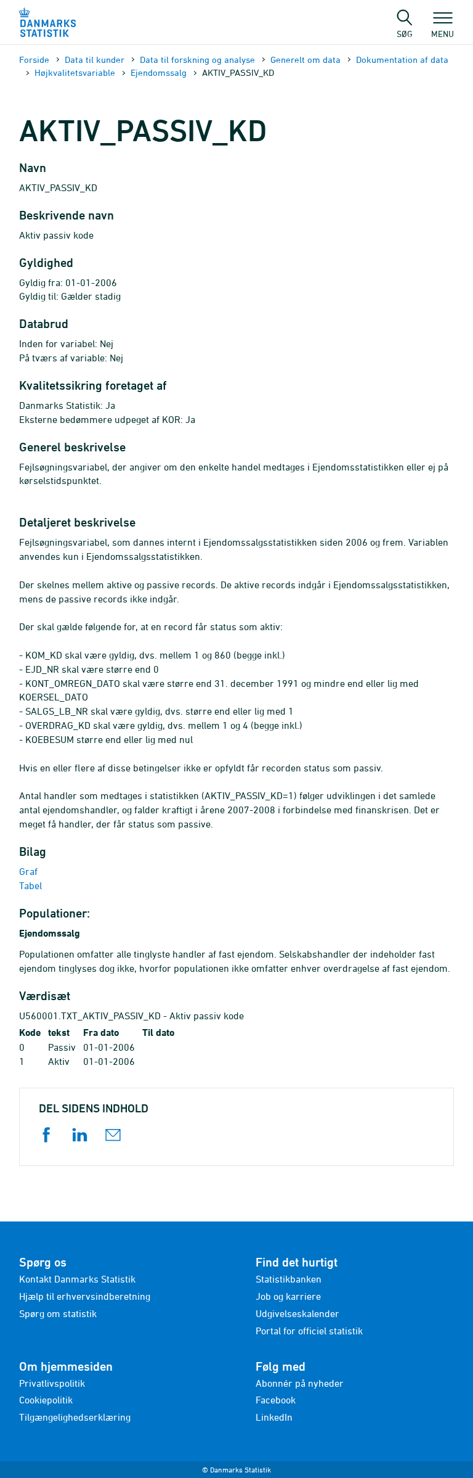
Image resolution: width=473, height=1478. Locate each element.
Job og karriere (288, 1296)
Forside (34, 59)
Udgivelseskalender (297, 1313)
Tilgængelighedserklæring (75, 1417)
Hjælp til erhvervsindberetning (84, 1296)
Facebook (276, 1399)
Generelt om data (305, 59)
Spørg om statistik (58, 1313)
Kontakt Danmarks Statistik (77, 1278)
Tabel (30, 885)
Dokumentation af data (402, 59)
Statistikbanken (288, 1278)
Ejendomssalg (159, 72)
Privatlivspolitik (52, 1383)
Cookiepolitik (46, 1399)
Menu (442, 33)
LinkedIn (274, 1417)
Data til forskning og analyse (197, 59)
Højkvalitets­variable (74, 72)
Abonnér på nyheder (300, 1383)
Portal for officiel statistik (309, 1330)
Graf (28, 871)
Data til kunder (94, 59)
